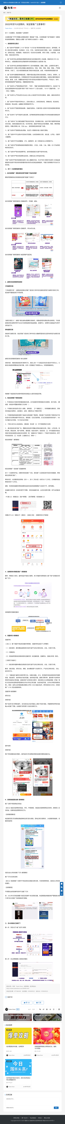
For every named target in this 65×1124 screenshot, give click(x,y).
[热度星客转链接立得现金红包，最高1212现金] (46, 1036)
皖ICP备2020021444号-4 (47, 1120)
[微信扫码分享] (40, 1009)
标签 (40, 1118)
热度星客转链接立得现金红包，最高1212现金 (45, 1047)
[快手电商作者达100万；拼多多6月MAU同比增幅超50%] (18, 1067)
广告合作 (25, 1118)
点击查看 (43, 2)
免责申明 (37, 1120)
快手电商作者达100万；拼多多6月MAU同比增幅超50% (18, 1079)
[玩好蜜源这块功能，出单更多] (18, 1036)
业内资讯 (38, 28)
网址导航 (17, 1118)
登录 (7, 1107)
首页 (4, 12)
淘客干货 (33, 28)
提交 (56, 1107)
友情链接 (33, 1118)
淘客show (27, 1120)
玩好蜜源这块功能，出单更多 (15, 1046)
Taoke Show (8, 28)
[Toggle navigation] (60, 7)
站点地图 (47, 1118)
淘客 (13, 363)
